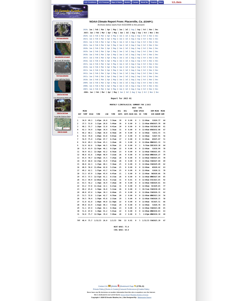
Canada (135, 2)
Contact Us (103, 286)
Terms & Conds (112, 289)
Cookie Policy (143, 289)
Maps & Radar (116, 2)
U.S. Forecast (104, 2)
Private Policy (98, 289)
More (161, 2)
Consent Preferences (128, 289)
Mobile (115, 286)
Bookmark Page (127, 286)
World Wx (144, 2)
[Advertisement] (142, 11)
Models (127, 2)
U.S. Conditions (90, 2)
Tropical (154, 2)
